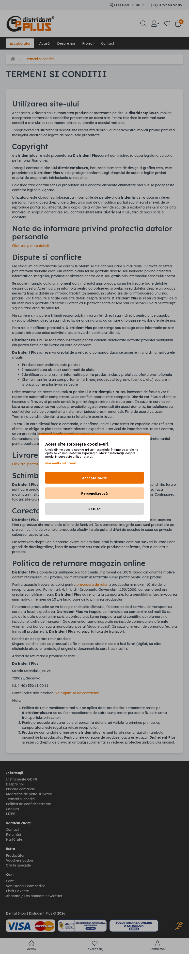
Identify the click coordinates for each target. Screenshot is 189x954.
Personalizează (94, 493)
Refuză (94, 509)
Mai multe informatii (62, 463)
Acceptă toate (94, 478)
